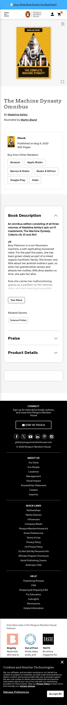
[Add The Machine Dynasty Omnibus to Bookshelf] (63, 24)
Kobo (35, 180)
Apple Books (35, 162)
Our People (33, 467)
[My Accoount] (52, 14)
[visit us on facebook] (16, 436)
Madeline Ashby (17, 114)
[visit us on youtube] (30, 436)
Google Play (17, 180)
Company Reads (33, 524)
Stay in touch (35, 425)
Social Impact (33, 480)
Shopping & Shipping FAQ (33, 589)
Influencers (33, 519)
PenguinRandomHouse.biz (33, 528)
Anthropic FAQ (33, 565)
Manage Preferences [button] (16, 692)
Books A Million (46, 171)
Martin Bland (29, 120)
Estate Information (34, 608)
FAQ (33, 585)
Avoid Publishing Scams (33, 560)
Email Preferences (33, 533)
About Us (33, 458)
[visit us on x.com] (23, 436)
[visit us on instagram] (51, 436)
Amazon (15, 162)
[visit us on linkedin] (37, 436)
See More (16, 300)
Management (33, 476)
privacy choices (27, 686)
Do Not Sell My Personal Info (33, 551)
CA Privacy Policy (34, 546)
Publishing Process (33, 580)
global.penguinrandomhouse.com (33, 442)
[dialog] (33, 681)
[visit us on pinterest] (44, 436)
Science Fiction (18, 320)
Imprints (33, 494)
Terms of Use (33, 537)
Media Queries (33, 514)
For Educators (33, 594)
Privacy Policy (33, 542)
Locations (33, 471)
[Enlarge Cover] (62, 81)
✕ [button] (62, 662)
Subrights (33, 599)
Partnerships (33, 510)
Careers (33, 489)
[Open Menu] (6, 14)
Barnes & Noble (19, 171)
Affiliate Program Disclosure (34, 555)
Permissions (33, 603)
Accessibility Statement (33, 485)
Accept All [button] (55, 694)
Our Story (33, 462)
